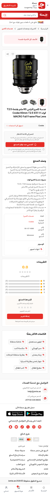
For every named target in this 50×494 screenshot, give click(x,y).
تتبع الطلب (20, 464)
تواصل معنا (43, 446)
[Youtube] (16, 427)
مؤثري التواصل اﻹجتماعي (37, 459)
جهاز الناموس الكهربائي (38, 464)
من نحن (21, 446)
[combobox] (21, 15)
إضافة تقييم (25, 316)
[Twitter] (28, 427)
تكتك (46, 469)
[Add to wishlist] (13, 54)
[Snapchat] (10, 427)
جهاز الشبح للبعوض (39, 473)
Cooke (31, 221)
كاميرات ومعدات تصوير (26, 28)
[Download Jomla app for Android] (34, 413)
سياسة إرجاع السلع (17, 455)
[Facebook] (39, 427)
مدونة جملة (20, 450)
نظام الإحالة (43, 455)
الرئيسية (44, 28)
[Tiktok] (22, 427)
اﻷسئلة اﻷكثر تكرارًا (17, 473)
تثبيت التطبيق (9, 5)
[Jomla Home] (44, 15)
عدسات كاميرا (28, 216)
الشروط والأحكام (18, 469)
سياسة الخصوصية (17, 459)
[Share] (7, 54)
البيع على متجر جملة (39, 450)
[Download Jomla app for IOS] (15, 413)
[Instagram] (34, 427)
